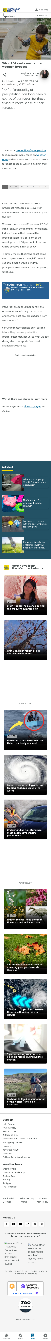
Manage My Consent (13, 1142)
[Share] (4, 75)
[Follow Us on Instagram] (13, 1224)
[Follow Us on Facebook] (6, 1224)
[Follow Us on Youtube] (20, 1224)
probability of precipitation (31, 150)
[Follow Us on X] (41, 1224)
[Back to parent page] (9, 14)
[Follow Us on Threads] (34, 1224)
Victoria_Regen (32, 406)
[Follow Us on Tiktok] (27, 1224)
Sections (39, 15)
